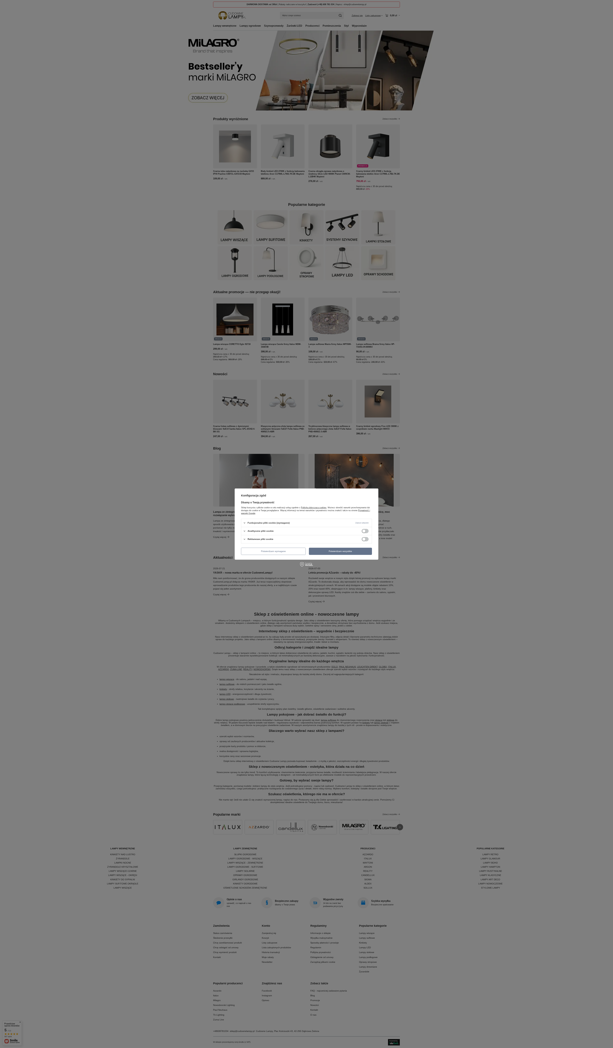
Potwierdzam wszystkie (340, 551)
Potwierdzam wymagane (273, 551)
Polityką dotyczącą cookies (313, 507)
